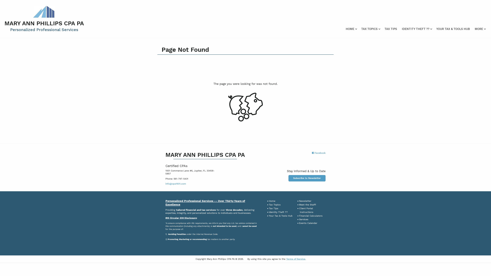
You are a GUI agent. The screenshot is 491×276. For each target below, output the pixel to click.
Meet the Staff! (307, 204)
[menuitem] (351, 28)
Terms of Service (295, 259)
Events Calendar (308, 223)
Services (303, 219)
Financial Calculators (310, 215)
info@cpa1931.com (175, 183)
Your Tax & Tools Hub (453, 29)
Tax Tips (390, 29)
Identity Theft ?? (415, 29)
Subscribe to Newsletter (307, 178)
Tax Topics (369, 29)
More (479, 29)
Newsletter (305, 201)
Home (350, 29)
